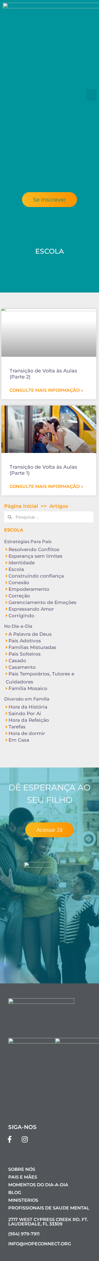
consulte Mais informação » (46, 390)
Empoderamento (29, 589)
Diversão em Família (27, 699)
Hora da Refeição (29, 720)
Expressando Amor (31, 609)
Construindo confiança (36, 576)
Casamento (22, 667)
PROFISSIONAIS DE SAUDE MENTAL (48, 1208)
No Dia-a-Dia (18, 626)
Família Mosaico (28, 688)
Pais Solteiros (25, 654)
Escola (16, 569)
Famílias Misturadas (32, 647)
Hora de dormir (27, 733)
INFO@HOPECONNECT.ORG (39, 1243)
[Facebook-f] (9, 1139)
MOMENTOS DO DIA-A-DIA (38, 1184)
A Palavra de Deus (30, 634)
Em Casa (19, 740)
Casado (17, 660)
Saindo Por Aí (25, 713)
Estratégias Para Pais (27, 541)
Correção (19, 596)
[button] (91, 95)
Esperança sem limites (35, 556)
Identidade (22, 562)
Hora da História (28, 707)
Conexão (19, 582)
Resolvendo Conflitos (34, 549)
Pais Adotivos (25, 640)
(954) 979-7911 (24, 1233)
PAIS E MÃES (22, 1177)
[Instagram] (25, 1139)
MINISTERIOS (23, 1200)
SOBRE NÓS (21, 1169)
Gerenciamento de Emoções (42, 602)
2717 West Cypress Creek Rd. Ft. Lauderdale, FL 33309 (48, 1222)
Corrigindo (21, 615)
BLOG (14, 1192)
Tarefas (17, 726)
